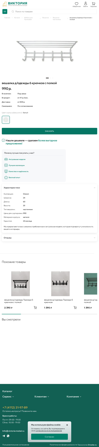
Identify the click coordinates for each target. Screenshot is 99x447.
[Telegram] (3, 436)
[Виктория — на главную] (14, 4)
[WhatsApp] (8, 436)
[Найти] (13, 11)
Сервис (6, 396)
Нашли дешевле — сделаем (31, 142)
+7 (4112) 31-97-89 (15, 407)
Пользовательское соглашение (15, 445)
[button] (77, 4)
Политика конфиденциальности (63, 445)
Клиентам (41, 396)
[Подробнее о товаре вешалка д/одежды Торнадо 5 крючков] (75, 308)
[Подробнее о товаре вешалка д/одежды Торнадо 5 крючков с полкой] (35, 308)
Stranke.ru (92, 445)
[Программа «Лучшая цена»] (4, 140)
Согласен (49, 437)
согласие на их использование (49, 431)
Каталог (7, 391)
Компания (73, 396)
